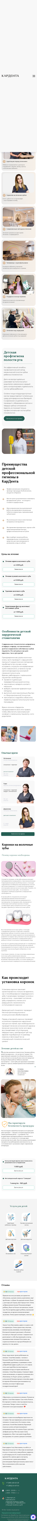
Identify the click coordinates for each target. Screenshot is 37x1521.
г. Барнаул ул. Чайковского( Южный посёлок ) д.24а (14, 1499)
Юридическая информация (11, 1513)
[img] (18, 767)
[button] (14, 418)
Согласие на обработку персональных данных (18, 1515)
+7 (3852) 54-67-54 (12, 1486)
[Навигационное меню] (33, 76)
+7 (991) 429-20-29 (12, 1483)
